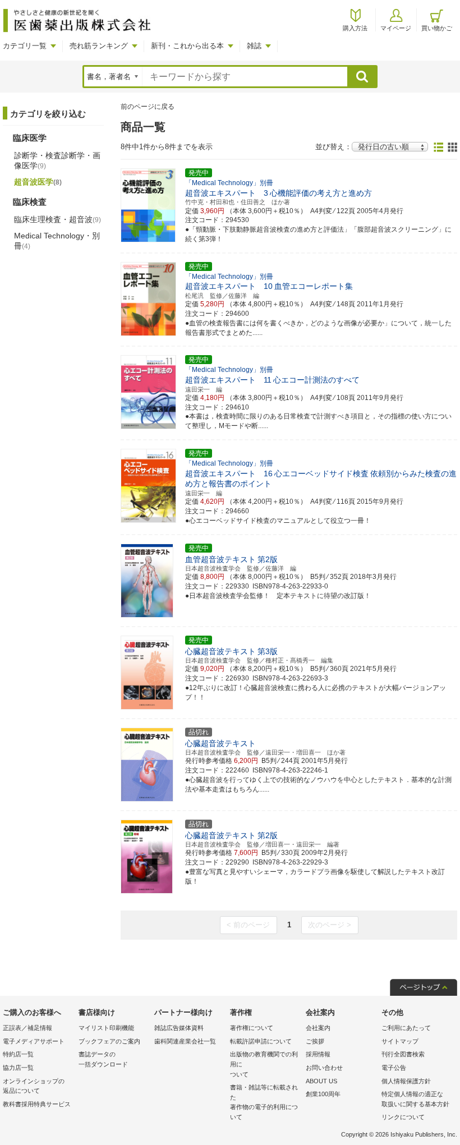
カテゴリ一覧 (25, 46)
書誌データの (103, 1059)
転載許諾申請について (261, 1041)
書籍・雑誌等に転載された (264, 1102)
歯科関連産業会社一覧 (185, 1041)
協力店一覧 (18, 1067)
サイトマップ (399, 1041)
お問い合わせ (324, 1067)
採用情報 (318, 1054)
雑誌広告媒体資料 (179, 1027)
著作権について (251, 1027)
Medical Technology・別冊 (57, 240)
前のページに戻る (147, 107)
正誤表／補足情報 (27, 1027)
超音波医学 (38, 181)
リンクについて (403, 1117)
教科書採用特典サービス (37, 1104)
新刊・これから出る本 (187, 46)
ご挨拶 (315, 1041)
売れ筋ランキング (99, 46)
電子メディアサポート (34, 1041)
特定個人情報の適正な (415, 1099)
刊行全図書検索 (403, 1054)
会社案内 (318, 1027)
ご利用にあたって (406, 1027)
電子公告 (393, 1067)
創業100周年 (323, 1094)
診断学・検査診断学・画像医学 (57, 160)
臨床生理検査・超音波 (57, 219)
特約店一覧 (18, 1054)
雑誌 (254, 46)
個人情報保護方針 (406, 1081)
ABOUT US (321, 1081)
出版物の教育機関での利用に (264, 1064)
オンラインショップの (34, 1086)
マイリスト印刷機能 (106, 1027)
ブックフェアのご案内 (109, 1041)
